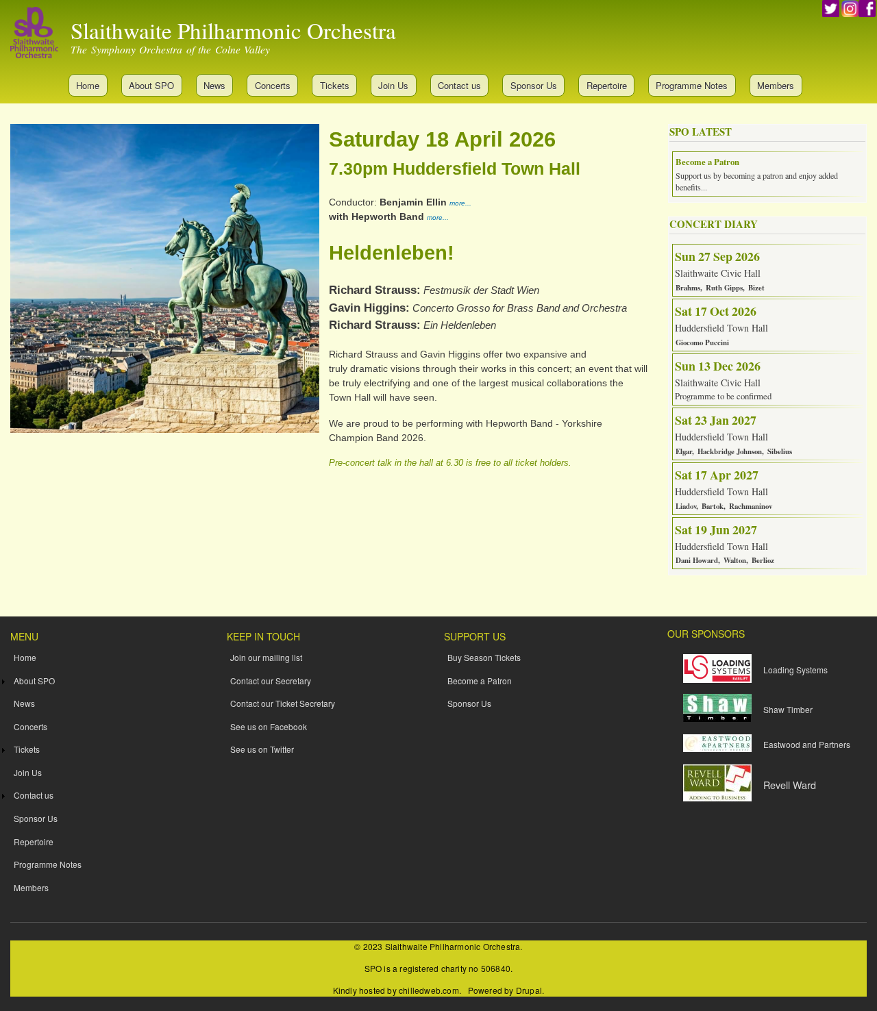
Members (775, 85)
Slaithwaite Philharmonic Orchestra (233, 30)
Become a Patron (479, 680)
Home (87, 85)
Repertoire (606, 85)
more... (460, 203)
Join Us (393, 85)
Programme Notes (692, 85)
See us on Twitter (262, 749)
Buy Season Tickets (484, 657)
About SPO (151, 85)
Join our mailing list (266, 657)
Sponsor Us (533, 85)
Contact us (459, 85)
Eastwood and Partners (806, 744)
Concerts (273, 85)
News (214, 85)
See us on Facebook (268, 726)
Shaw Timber (788, 709)
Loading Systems (795, 669)
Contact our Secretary (270, 680)
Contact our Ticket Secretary (282, 703)
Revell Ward (789, 784)
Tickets (334, 85)
